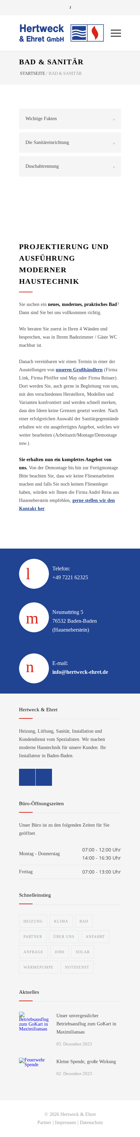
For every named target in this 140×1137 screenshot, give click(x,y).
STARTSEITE (32, 73)
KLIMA (61, 921)
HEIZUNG (33, 921)
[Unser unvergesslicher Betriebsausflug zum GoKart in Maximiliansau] (34, 1027)
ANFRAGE (33, 952)
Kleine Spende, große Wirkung (86, 1061)
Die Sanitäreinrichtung (47, 142)
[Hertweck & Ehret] (65, 33)
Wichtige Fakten (41, 118)
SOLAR (83, 952)
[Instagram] (43, 777)
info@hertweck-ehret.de (80, 672)
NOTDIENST (77, 967)
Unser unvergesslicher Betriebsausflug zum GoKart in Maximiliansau (86, 1024)
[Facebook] (27, 777)
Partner (44, 1122)
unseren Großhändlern (79, 369)
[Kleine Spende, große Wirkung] (34, 1073)
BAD (84, 921)
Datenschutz (91, 1122)
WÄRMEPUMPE (38, 967)
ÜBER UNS (63, 937)
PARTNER (32, 937)
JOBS (60, 952)
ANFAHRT (95, 937)
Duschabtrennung (42, 166)
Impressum (65, 1122)
